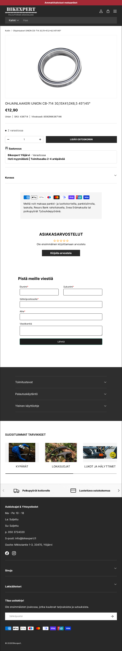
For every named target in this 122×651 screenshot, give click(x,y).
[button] (108, 11)
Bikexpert (16, 643)
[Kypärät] (22, 452)
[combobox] (61, 20)
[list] (61, 66)
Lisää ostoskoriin (81, 139)
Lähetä (61, 341)
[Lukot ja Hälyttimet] (100, 452)
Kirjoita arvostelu (61, 253)
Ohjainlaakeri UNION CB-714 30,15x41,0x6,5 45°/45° (37, 30)
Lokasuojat (61, 466)
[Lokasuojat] (61, 452)
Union (8, 116)
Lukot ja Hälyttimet (100, 466)
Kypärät (22, 466)
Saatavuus (15, 148)
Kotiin (7, 30)
